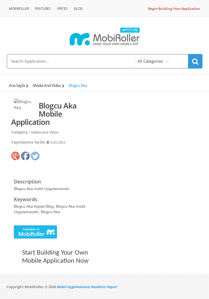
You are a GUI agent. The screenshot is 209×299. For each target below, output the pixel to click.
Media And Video (47, 85)
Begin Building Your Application (174, 9)
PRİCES (62, 9)
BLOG (78, 9)
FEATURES (43, 9)
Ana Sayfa (17, 85)
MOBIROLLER (19, 9)
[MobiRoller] (104, 36)
